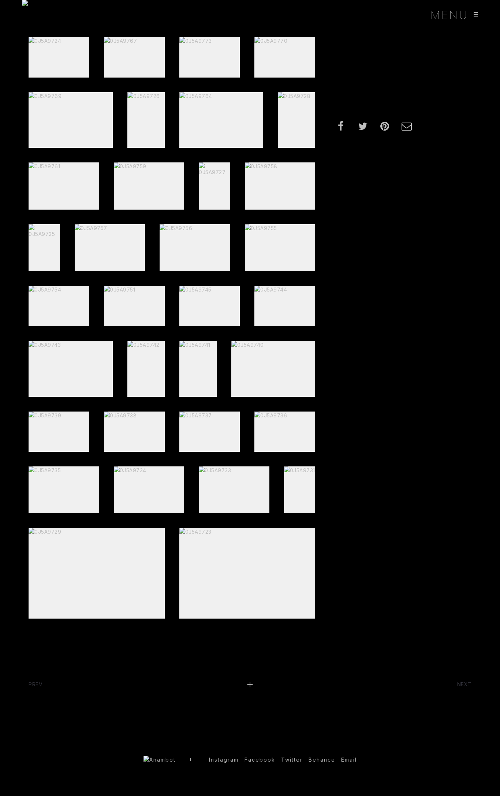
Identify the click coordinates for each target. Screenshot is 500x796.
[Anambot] (25, 14)
